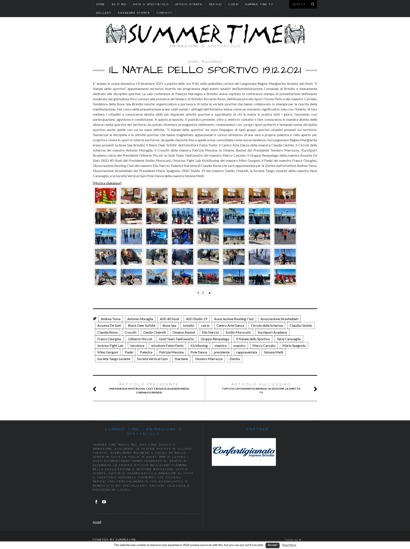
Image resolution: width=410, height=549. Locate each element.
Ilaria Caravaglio (289, 339)
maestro (239, 345)
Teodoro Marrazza (209, 359)
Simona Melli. (274, 352)
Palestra (146, 352)
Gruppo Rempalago (215, 339)
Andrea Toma (110, 319)
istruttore (137, 345)
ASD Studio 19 (196, 319)
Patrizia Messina (171, 352)
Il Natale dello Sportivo (253, 339)
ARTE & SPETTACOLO (151, 4)
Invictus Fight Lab (110, 345)
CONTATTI (164, 13)
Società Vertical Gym (152, 359)
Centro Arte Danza (230, 325)
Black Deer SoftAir (142, 325)
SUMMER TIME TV (259, 4)
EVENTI (193, 61)
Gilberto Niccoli (140, 339)
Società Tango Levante (113, 359)
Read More (289, 545)
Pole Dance (198, 352)
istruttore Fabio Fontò (167, 345)
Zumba (234, 359)
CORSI (233, 4)
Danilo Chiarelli (154, 332)
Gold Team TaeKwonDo (176, 339)
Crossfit (130, 332)
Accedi (97, 522)
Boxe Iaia (169, 325)
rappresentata (246, 352)
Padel (129, 352)
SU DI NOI (119, 4)
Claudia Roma (107, 332)
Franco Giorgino (109, 339)
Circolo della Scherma (267, 325)
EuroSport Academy (272, 332)
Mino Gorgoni (107, 352)
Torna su (292, 540)
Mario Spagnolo (294, 345)
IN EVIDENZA (212, 61)
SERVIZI (215, 4)
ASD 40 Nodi (169, 319)
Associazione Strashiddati (279, 319)
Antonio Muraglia (140, 319)
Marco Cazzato (263, 345)
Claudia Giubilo (301, 325)
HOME (100, 4)
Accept (272, 545)
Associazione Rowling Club (234, 319)
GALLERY (103, 13)
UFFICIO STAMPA (188, 4)
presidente (222, 352)
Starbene (181, 359)
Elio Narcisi (210, 332)
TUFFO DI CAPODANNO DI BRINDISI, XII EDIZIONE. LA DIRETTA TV (261, 388)
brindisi (188, 325)
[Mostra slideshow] (107, 183)
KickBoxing (199, 345)
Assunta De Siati (109, 325)
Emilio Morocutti (238, 332)
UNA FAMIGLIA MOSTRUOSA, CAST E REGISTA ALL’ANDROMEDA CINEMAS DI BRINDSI (149, 388)
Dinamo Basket (184, 332)
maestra (221, 345)
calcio (205, 325)
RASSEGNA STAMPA (134, 13)
